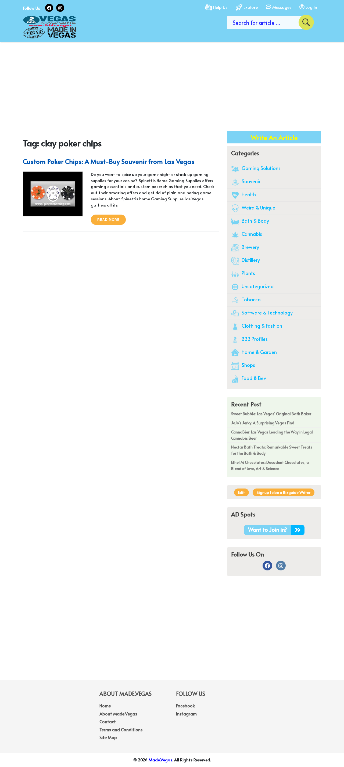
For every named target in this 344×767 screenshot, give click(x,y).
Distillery (250, 259)
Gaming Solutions (261, 168)
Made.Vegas (160, 759)
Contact (107, 721)
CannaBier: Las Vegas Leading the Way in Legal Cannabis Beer (272, 435)
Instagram (186, 714)
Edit (241, 492)
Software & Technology (267, 312)
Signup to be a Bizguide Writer (283, 492)
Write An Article (274, 137)
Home (105, 705)
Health (248, 194)
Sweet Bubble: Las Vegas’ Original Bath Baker (271, 413)
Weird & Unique (258, 207)
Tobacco (251, 299)
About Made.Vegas (118, 714)
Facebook (185, 705)
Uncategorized (257, 286)
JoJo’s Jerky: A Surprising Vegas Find (262, 422)
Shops (248, 364)
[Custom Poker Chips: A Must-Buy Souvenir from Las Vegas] (53, 193)
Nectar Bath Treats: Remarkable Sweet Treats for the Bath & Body (271, 450)
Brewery (250, 247)
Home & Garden (259, 352)
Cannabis (251, 233)
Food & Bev (253, 378)
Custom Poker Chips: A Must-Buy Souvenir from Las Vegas (109, 161)
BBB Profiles (254, 338)
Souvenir (250, 181)
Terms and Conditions (120, 729)
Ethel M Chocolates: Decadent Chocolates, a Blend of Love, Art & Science (270, 465)
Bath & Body (255, 220)
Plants (248, 273)
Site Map (108, 737)
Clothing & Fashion (261, 325)
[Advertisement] (172, 82)
